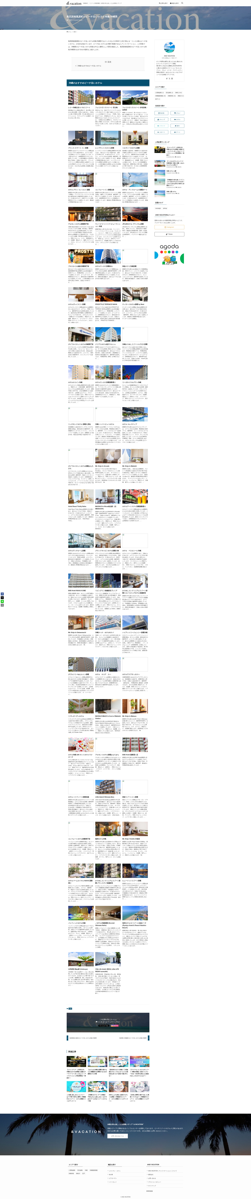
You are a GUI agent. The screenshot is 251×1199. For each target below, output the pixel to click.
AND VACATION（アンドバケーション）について (162, 1171)
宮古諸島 (169, 92)
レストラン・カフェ (114, 1171)
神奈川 (181, 96)
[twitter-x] (169, 79)
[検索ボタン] (182, 3)
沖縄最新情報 (160, 96)
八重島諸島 (159, 92)
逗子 (157, 99)
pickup (165, 208)
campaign (158, 208)
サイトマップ (152, 1186)
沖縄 (70, 20)
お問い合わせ (152, 1178)
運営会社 (150, 1174)
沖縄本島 (172, 96)
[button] (2, 594)
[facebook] (167, 79)
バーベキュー (113, 1182)
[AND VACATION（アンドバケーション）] (74, 3)
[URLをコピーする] (2, 605)
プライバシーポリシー (154, 1182)
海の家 (111, 1174)
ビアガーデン (113, 1178)
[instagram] (172, 79)
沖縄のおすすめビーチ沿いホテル (89, 66)
